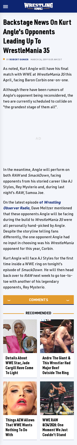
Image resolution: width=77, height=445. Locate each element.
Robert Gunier (19, 59)
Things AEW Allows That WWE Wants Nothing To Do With (20, 427)
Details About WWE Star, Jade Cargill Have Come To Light (19, 365)
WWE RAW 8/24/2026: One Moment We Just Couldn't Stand (55, 427)
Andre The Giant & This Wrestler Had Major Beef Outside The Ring (56, 365)
